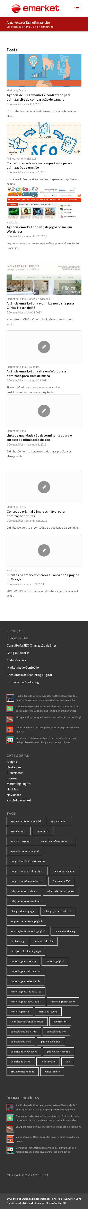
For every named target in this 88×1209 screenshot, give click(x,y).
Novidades (13, 222)
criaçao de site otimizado (24, 891)
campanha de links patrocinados (28, 861)
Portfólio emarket (19, 800)
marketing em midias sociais (26, 971)
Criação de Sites (17, 638)
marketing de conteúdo (23, 961)
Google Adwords (18, 653)
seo (68, 1061)
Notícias (32, 298)
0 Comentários (15, 104)
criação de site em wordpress (26, 901)
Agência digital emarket (35, 1198)
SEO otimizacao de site (22, 1071)
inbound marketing (65, 931)
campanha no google (64, 871)
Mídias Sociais (16, 660)
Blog (35, 26)
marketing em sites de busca (26, 991)
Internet (12, 778)
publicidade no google (58, 1051)
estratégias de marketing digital (28, 931)
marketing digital (55, 961)
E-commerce (15, 773)
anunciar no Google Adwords (56, 841)
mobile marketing (48, 1011)
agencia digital (18, 831)
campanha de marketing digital (27, 871)
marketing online (20, 1011)
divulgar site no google (23, 911)
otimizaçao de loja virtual (24, 1031)
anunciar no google (21, 841)
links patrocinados (43, 941)
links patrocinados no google (26, 951)
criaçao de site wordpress (60, 891)
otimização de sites (21, 1041)
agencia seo (42, 831)
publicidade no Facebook (24, 1051)
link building (17, 941)
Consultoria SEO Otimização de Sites (32, 645)
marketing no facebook (63, 1001)
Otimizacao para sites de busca (27, 1021)
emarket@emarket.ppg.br (29, 1203)
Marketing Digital (16, 90)
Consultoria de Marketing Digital (29, 675)
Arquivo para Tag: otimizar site (28, 22)
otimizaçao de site (56, 1031)
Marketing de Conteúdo (23, 667)
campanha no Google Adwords (27, 881)
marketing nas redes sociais (26, 1001)
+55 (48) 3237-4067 (69, 1198)
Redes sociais (48, 1061)
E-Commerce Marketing (23, 682)
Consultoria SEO (61, 881)
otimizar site (60, 1021)
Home (27, 26)
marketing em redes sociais (25, 981)
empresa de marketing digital (26, 921)
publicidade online (20, 1061)
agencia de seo (59, 821)
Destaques (14, 767)
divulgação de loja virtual (58, 911)
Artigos (11, 158)
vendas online (52, 1071)
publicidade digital (51, 1041)
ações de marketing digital (25, 851)
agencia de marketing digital (26, 821)
